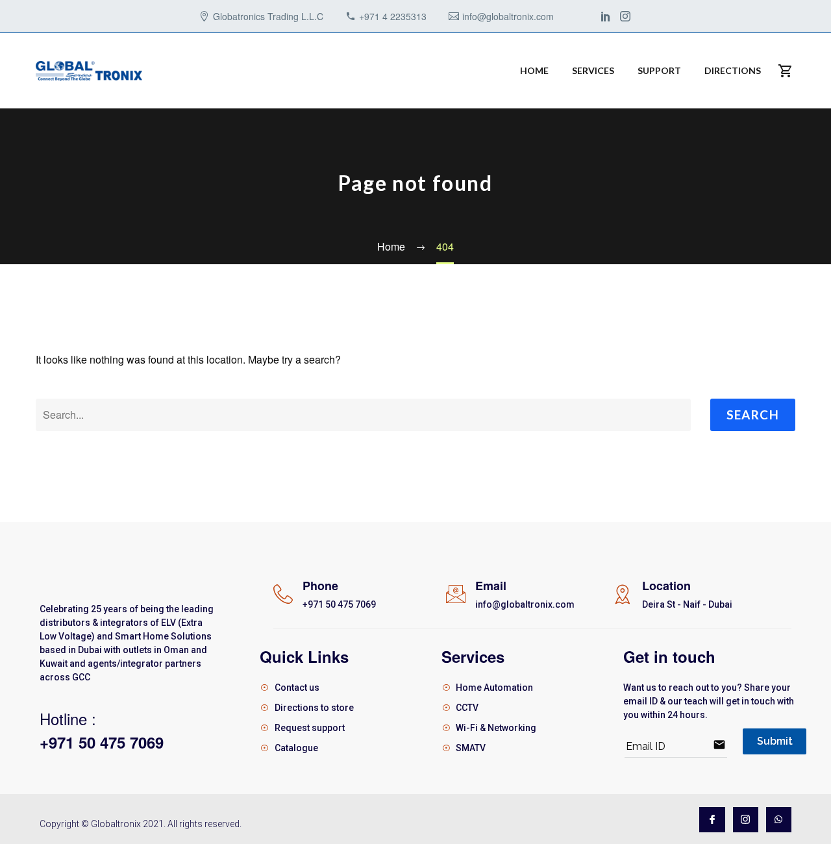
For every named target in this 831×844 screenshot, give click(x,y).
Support (659, 70)
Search (752, 414)
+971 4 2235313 (393, 16)
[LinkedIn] (605, 16)
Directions (732, 70)
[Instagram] (625, 16)
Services (593, 70)
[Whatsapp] (778, 819)
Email (490, 585)
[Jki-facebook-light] (712, 819)
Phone (320, 585)
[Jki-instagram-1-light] (745, 819)
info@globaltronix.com (508, 16)
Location (666, 585)
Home (534, 70)
